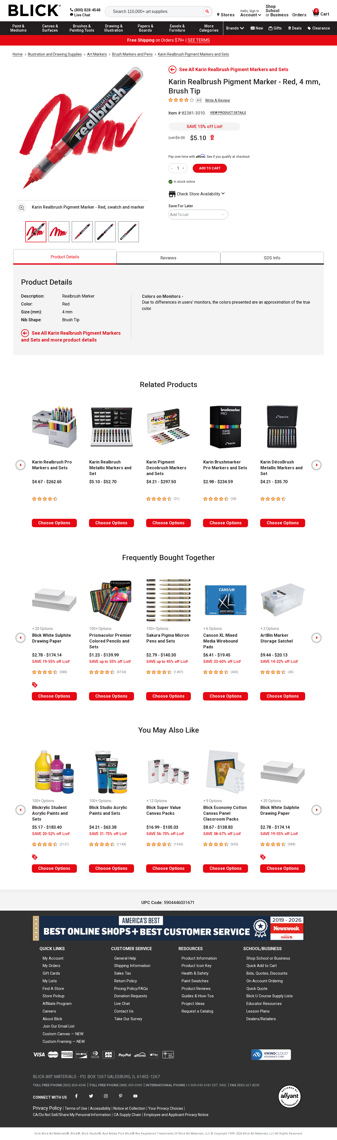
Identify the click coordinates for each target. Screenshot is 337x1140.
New (259, 28)
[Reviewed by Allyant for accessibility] (289, 1097)
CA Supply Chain (127, 1115)
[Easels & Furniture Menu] (177, 34)
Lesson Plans (258, 1011)
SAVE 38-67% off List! (222, 834)
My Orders (51, 965)
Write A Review (217, 100)
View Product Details (228, 113)
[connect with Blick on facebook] (76, 1099)
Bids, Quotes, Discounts (267, 973)
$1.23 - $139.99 (104, 655)
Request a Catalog (197, 1011)
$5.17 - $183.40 (47, 827)
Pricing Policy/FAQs (131, 988)
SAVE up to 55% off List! (110, 661)
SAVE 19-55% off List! (51, 661)
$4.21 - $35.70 (274, 481)
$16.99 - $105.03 (162, 827)
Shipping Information (132, 965)
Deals (297, 28)
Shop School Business (277, 10)
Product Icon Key (196, 965)
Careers (49, 1011)
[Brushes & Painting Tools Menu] (82, 34)
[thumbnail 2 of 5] (59, 231)
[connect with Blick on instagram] (106, 1099)
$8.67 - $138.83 (218, 827)
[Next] (316, 465)
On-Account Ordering (264, 981)
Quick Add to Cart (261, 965)
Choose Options (54, 522)
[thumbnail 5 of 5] (128, 231)
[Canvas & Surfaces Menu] (50, 34)
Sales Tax (122, 973)
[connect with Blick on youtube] (135, 1099)
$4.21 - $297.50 (161, 481)
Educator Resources (264, 1003)
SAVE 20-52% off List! (51, 834)
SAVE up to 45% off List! (167, 661)
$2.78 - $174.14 (47, 655)
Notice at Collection (129, 1108)
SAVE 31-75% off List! (108, 834)
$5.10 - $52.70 (102, 481)
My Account (53, 958)
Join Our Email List (59, 1026)
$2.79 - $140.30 (161, 655)
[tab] (65, 257)
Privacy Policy (47, 1108)
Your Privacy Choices (165, 1108)
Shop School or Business (268, 958)
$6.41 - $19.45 (216, 655)
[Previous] (20, 465)
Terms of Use (76, 1108)
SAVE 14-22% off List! (279, 661)
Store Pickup (54, 996)
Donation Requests (130, 996)
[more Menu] (209, 34)
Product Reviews (196, 988)
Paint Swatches (195, 981)
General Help (125, 958)
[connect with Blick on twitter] (91, 1099)
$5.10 (198, 138)
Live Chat (122, 1003)
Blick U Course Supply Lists (269, 996)
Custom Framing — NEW (64, 1041)
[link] (80, 15)
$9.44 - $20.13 (274, 655)
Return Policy (125, 981)
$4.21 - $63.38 (102, 827)
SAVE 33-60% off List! (222, 661)
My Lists (50, 981)
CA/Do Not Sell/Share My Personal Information (72, 1115)
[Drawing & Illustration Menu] (113, 34)
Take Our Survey (128, 1018)
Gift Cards (51, 973)
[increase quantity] (184, 168)
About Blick (52, 1018)
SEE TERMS (199, 40)
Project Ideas (193, 1003)
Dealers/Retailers (261, 1018)
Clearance (321, 28)
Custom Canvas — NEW (63, 1034)
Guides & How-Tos (198, 996)
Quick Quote (256, 988)
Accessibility (100, 1108)
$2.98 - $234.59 (218, 481)
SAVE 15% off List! (204, 126)
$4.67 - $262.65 (47, 481)
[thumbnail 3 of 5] (82, 231)
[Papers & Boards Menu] (145, 34)
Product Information (199, 958)
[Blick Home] (34, 10)
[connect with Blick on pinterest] (120, 1099)
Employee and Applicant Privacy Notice (176, 1115)
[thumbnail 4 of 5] (105, 231)
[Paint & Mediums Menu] (18, 34)
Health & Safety (195, 973)
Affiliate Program (57, 1003)
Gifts (278, 28)
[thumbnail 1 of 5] (35, 231)
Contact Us (123, 1011)
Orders (299, 15)
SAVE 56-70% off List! (165, 834)
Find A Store (53, 988)
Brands (232, 28)
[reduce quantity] (173, 168)
